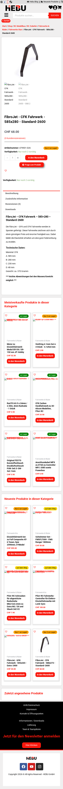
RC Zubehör (32, 26)
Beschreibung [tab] (11, 193)
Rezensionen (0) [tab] (13, 204)
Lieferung (31, 725)
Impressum (31, 709)
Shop (10, 26)
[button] (5, 170)
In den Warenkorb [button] (16, 361)
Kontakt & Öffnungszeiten (31, 713)
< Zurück (6, 21)
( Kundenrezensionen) (14, 138)
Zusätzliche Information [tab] (16, 199)
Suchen (55, 15)
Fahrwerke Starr (16, 29)
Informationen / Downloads (31, 721)
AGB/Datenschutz (31, 705)
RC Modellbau (19, 26)
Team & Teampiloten (31, 729)
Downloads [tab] (10, 209)
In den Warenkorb (36, 157)
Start (4, 26)
